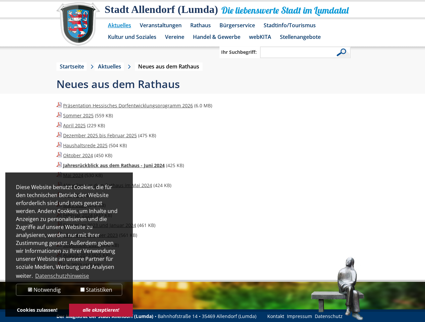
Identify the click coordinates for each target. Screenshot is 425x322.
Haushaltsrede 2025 (85, 145)
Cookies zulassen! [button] (37, 310)
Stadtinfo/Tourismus (290, 25)
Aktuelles (119, 25)
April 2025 (74, 125)
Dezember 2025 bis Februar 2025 (100, 135)
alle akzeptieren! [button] (101, 310)
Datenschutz (329, 316)
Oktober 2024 (78, 155)
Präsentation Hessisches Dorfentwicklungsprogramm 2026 (128, 105)
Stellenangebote (300, 37)
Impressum (299, 316)
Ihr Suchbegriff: (239, 52)
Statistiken (98, 289)
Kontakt (275, 316)
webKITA (260, 37)
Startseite (72, 66)
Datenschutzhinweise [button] (62, 275)
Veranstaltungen (161, 25)
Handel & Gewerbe (216, 37)
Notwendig (46, 289)
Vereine (174, 37)
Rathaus (200, 25)
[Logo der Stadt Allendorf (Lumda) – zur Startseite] (78, 27)
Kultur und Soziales (132, 37)
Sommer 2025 (78, 115)
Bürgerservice (237, 25)
